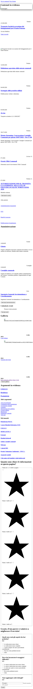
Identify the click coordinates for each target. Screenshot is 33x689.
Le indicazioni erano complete (12, 646)
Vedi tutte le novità (5, 195)
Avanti (2, 687)
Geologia (3, 407)
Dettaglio (4, 683)
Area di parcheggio (6, 402)
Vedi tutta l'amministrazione (8, 302)
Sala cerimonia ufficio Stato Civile (10, 380)
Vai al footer (12, 1)
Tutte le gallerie (5, 381)
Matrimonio (4, 412)
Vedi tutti (3, 415)
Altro (5, 652)
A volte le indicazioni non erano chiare (14, 664)
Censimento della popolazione (9, 404)
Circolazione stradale (6, 405)
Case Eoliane (4, 338)
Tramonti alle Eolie (6, 359)
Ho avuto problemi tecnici (11, 671)
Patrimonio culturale (6, 413)
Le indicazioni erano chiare (11, 644)
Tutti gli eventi (4, 312)
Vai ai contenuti (5, 1)
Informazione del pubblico (8, 409)
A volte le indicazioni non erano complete (15, 666)
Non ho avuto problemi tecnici (12, 651)
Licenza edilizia (5, 410)
